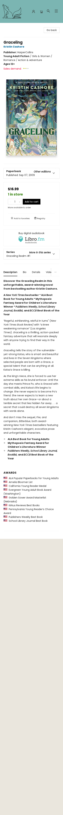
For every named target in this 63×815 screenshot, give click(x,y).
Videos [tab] (50, 272)
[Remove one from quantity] (10, 202)
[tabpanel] (31, 405)
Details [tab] (36, 272)
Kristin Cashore (14, 46)
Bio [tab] (24, 272)
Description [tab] (10, 272)
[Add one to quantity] (19, 202)
